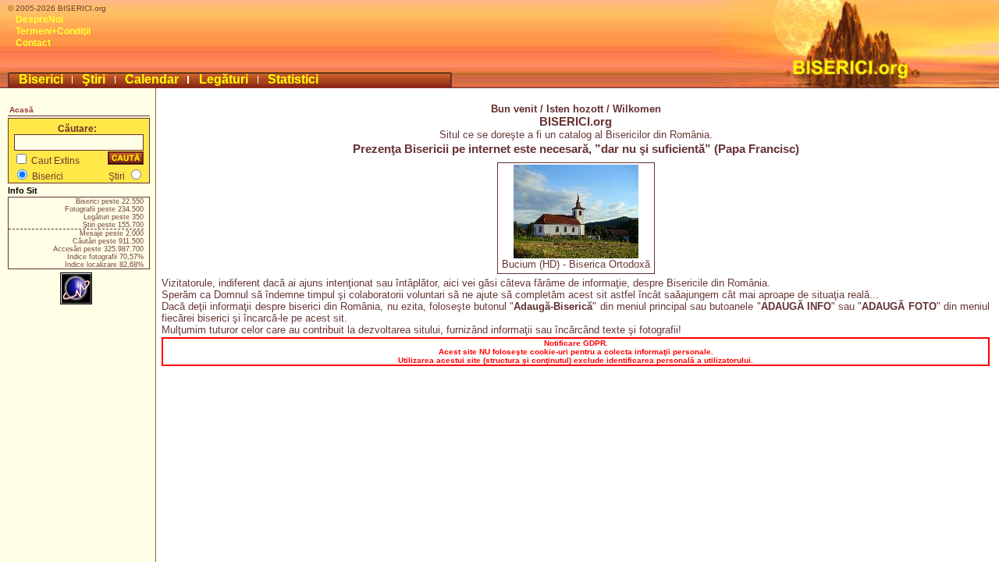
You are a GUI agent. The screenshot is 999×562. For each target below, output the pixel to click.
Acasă (21, 109)
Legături (223, 79)
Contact (33, 42)
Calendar (152, 79)
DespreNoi (39, 19)
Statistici (293, 79)
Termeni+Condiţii (53, 31)
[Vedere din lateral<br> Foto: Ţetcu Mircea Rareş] (576, 255)
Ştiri (93, 79)
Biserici (41, 79)
